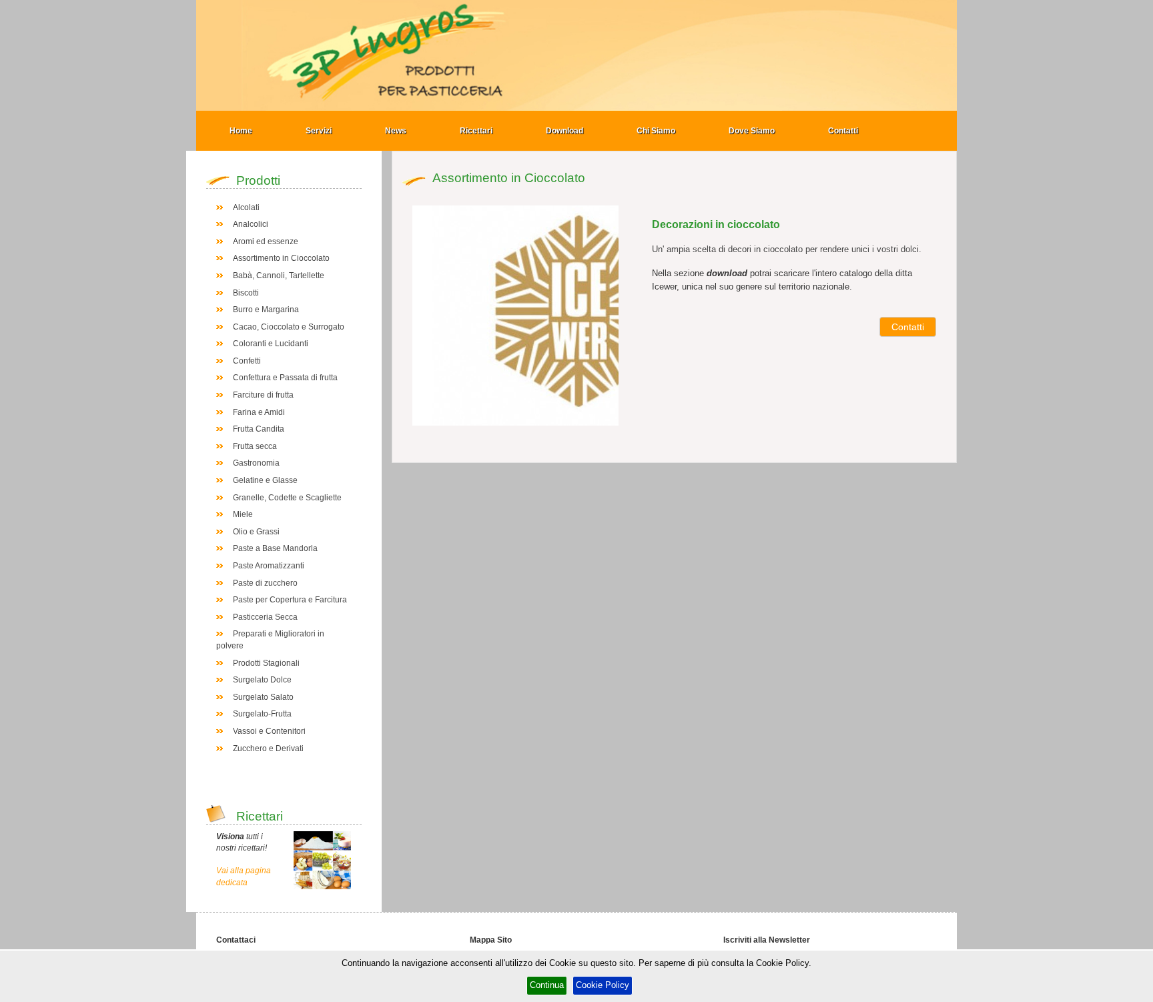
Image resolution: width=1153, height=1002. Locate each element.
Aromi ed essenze (265, 241)
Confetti (247, 361)
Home (241, 130)
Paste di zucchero (265, 583)
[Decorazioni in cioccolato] (579, 315)
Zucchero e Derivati (268, 748)
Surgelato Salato (263, 697)
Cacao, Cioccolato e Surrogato (288, 327)
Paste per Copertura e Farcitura (290, 599)
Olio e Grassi (256, 531)
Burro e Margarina (266, 309)
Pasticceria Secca (265, 617)
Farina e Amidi (259, 412)
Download (564, 130)
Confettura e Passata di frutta (285, 377)
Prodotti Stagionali (266, 663)
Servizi (319, 130)
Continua (547, 985)
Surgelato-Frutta (262, 713)
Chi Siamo (656, 130)
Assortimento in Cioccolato (281, 258)
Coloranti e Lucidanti (270, 343)
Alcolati (246, 207)
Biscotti (246, 293)
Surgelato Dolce (262, 679)
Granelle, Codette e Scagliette (287, 497)
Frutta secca (255, 446)
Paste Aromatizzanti (268, 565)
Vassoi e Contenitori (269, 731)
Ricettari (476, 130)
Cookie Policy (602, 985)
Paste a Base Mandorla (275, 548)
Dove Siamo (752, 130)
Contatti (843, 130)
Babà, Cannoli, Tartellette (278, 275)
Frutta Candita (258, 429)
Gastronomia (256, 463)
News (395, 130)
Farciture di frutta (263, 395)
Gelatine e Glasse (265, 480)
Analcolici (250, 224)
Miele (243, 514)
